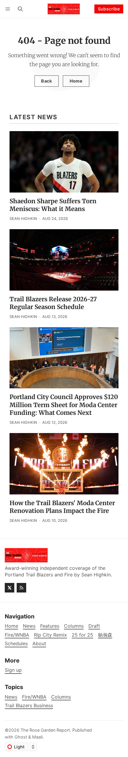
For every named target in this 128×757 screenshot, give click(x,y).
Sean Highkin (23, 218)
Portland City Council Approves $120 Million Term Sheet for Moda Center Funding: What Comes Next (64, 405)
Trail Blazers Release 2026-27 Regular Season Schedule (53, 303)
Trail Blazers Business (29, 705)
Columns (61, 697)
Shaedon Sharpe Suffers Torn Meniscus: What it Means (53, 205)
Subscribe (109, 8)
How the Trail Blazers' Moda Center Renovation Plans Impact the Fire (62, 507)
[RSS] (21, 587)
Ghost (21, 736)
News (11, 697)
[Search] (20, 9)
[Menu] (9, 9)
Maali (37, 736)
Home (76, 80)
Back (46, 80)
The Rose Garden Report (45, 730)
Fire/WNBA (34, 697)
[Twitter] (9, 587)
